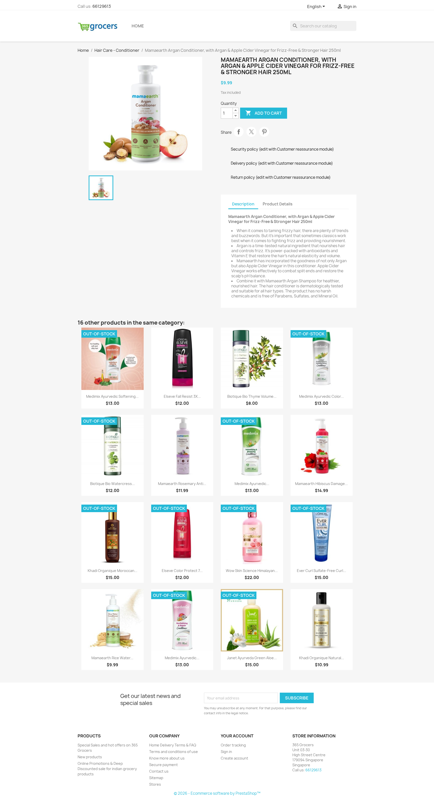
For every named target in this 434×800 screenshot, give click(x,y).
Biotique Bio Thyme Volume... (252, 396)
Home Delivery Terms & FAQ (172, 745)
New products (90, 756)
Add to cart (263, 113)
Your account (237, 736)
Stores (155, 784)
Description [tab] (243, 204)
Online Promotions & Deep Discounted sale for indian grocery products (107, 768)
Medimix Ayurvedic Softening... (112, 396)
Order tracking (233, 745)
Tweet (251, 132)
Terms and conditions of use (173, 751)
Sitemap (156, 777)
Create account (234, 758)
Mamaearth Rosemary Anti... (182, 483)
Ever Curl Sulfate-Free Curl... (321, 570)
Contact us (159, 771)
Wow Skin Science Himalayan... (252, 570)
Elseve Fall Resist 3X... (182, 396)
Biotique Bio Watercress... (112, 483)
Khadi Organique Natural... (321, 657)
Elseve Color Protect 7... (182, 570)
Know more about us (167, 758)
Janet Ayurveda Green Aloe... (252, 657)
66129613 (101, 6)
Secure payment (163, 764)
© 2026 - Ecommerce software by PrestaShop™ (217, 793)
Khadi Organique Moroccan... (112, 570)
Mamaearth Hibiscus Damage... (321, 483)
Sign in (226, 751)
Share (239, 132)
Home (138, 26)
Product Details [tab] (277, 204)
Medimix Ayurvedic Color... (321, 396)
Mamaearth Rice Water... (112, 657)
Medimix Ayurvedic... (252, 483)
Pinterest (264, 132)
